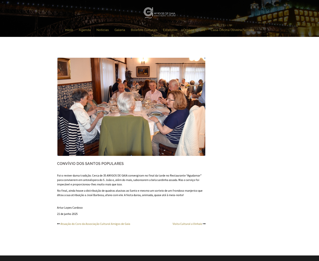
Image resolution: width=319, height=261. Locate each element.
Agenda (85, 30)
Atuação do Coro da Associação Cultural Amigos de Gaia (95, 224)
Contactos (159, 35)
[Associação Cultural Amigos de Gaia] (159, 14)
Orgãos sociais (194, 30)
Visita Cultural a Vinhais (187, 224)
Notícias (103, 30)
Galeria (119, 30)
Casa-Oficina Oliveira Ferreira (232, 30)
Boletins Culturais (144, 30)
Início (69, 30)
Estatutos (170, 30)
